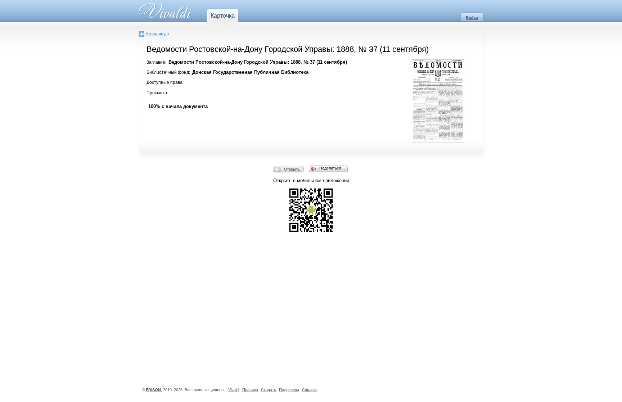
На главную (157, 33)
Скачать (268, 390)
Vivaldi (233, 390)
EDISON (153, 390)
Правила (250, 390)
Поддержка (289, 390)
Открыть (292, 169)
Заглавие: (156, 62)
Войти (472, 17)
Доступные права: (165, 82)
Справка (309, 390)
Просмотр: (157, 92)
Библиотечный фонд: (168, 72)
